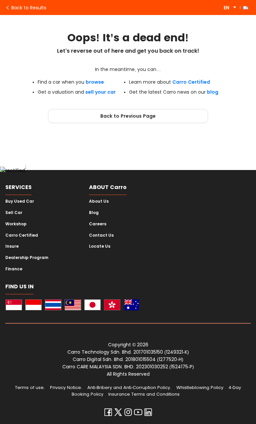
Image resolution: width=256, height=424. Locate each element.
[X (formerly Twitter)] (118, 413)
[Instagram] (128, 413)
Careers (97, 224)
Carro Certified (191, 82)
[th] (53, 305)
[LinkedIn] (148, 413)
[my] (72, 305)
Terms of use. (30, 387)
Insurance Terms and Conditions (144, 394)
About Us (99, 201)
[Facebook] (108, 413)
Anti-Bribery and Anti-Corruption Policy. (129, 387)
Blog (94, 212)
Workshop (16, 224)
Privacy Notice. (66, 387)
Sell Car (13, 212)
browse (95, 82)
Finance (13, 269)
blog (212, 92)
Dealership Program (26, 257)
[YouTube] (138, 413)
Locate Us (99, 246)
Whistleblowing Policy (199, 387)
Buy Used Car (19, 201)
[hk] (112, 305)
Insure (12, 246)
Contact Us (101, 235)
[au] (131, 305)
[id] (33, 305)
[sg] (13, 305)
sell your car (100, 92)
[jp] (92, 305)
